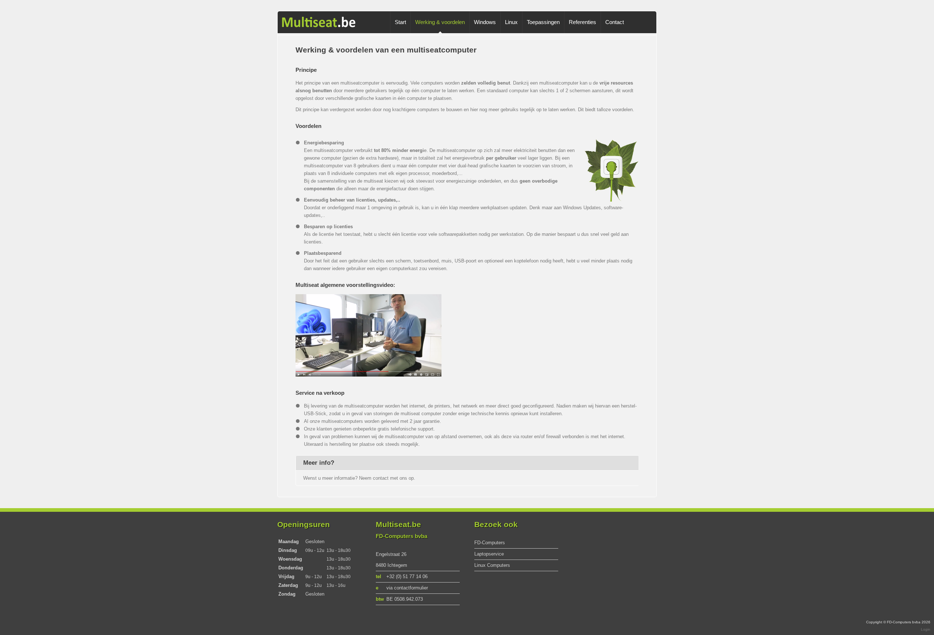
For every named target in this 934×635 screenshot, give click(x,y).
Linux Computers (492, 565)
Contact (614, 22)
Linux (511, 22)
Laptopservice (489, 554)
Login (925, 629)
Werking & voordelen (440, 22)
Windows (485, 22)
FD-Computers (489, 542)
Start (400, 22)
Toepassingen (543, 22)
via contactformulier (407, 588)
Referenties (582, 22)
